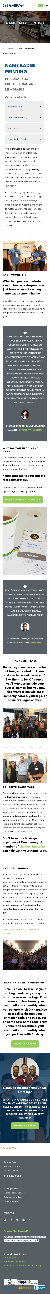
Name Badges (9, 53)
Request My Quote (25, 1043)
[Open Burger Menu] (46, 5)
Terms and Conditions (14, 1261)
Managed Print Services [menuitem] (15, 1193)
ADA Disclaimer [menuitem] (11, 1170)
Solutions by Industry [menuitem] (13, 1197)
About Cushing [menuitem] (11, 1201)
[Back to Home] (13, 5)
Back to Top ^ (10, 1148)
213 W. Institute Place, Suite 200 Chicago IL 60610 (24, 1267)
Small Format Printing (25, 48)
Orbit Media (36, 642)
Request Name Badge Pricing (22, 499)
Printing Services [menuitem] (11, 1188)
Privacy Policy (10, 1257)
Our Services (8, 48)
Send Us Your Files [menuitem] (12, 1162)
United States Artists (30, 430)
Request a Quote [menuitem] (12, 1166)
